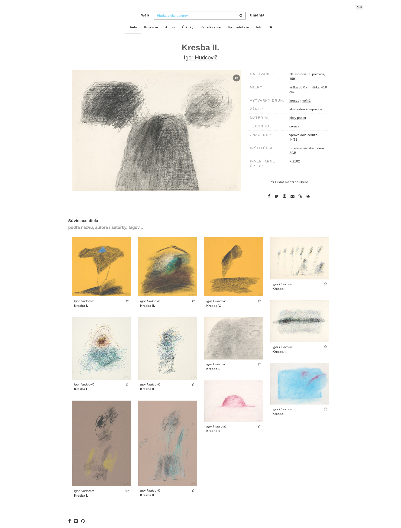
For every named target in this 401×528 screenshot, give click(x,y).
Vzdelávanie (210, 27)
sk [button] (359, 7)
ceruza (294, 126)
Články (188, 27)
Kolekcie (151, 27)
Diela (133, 27)
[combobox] (200, 15)
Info (259, 27)
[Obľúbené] (271, 27)
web (145, 15)
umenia (257, 15)
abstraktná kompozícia (306, 109)
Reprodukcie (238, 27)
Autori (170, 27)
